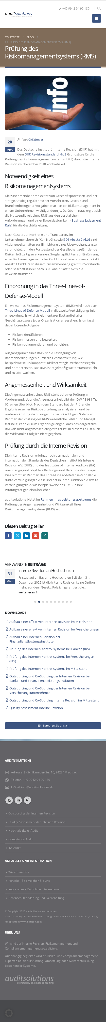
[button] (99, 8)
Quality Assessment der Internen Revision (36, 822)
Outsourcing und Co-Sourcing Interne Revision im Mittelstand (54, 700)
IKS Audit (14, 848)
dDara (84, 916)
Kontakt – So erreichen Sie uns (29, 880)
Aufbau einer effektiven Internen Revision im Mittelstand (50, 621)
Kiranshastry (72, 916)
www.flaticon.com (31, 921)
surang (93, 916)
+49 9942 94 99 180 (75, 8)
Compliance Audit (20, 839)
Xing (44, 535)
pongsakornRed (55, 916)
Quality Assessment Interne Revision (36, 708)
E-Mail (35, 535)
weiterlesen (27, 592)
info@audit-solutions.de (37, 787)
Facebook (8, 535)
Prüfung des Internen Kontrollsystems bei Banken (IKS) (49, 649)
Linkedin (18, 800)
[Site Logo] (18, 14)
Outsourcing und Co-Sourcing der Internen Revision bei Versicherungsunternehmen (49, 690)
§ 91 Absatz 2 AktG (77, 239)
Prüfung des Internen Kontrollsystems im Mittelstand (48, 668)
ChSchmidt (35, 139)
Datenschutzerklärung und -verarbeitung (36, 898)
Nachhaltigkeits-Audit (23, 830)
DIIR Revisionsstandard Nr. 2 (45, 154)
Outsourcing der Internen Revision (31, 813)
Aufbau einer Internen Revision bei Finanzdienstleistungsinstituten (34, 639)
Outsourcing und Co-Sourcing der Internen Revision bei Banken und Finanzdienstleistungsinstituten (49, 678)
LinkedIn (26, 535)
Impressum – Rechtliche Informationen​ (34, 889)
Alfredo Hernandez (34, 916)
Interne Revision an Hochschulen (46, 570)
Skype (9, 800)
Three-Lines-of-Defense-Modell (27, 310)
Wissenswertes (18, 872)
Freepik (9, 921)
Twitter (17, 535)
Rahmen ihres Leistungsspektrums (66, 499)
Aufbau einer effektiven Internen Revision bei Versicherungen (54, 629)
